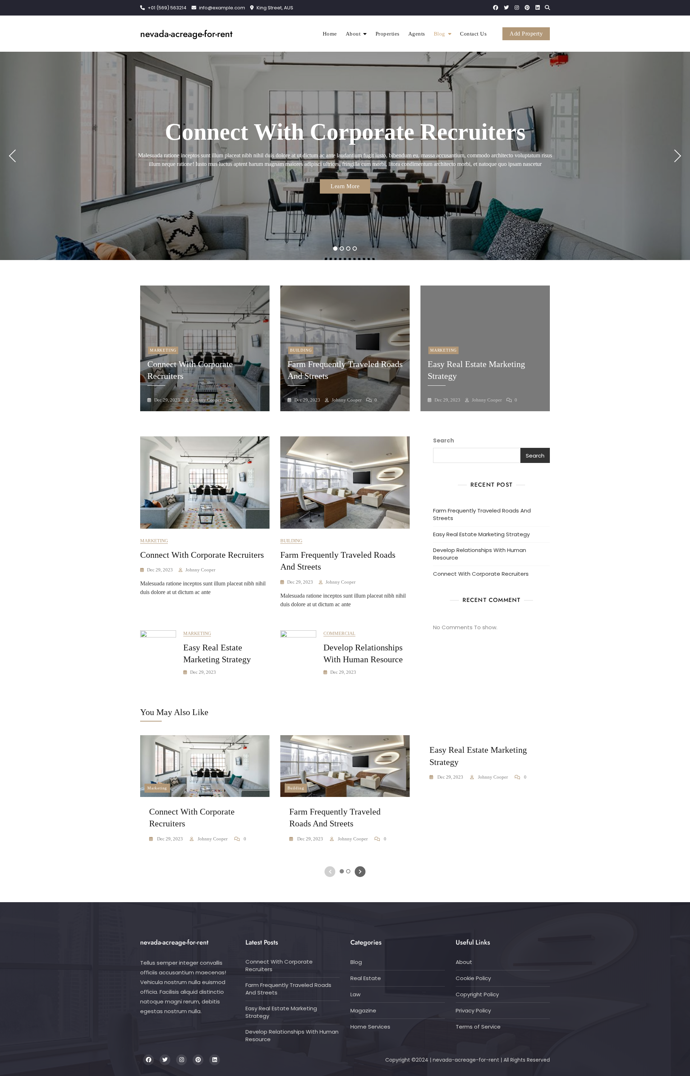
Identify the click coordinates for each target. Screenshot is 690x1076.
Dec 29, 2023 (166, 400)
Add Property (526, 34)
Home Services (370, 1026)
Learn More (345, 186)
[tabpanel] (345, 156)
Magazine (363, 1010)
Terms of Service (478, 1026)
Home (330, 34)
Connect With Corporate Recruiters (345, 132)
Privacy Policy (473, 1010)
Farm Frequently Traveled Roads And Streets (482, 514)
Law (355, 994)
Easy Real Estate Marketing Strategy (481, 534)
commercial (339, 633)
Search (443, 440)
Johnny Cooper (205, 400)
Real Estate (365, 978)
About (353, 34)
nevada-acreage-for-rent (186, 33)
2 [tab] (341, 248)
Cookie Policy (473, 978)
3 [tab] (348, 248)
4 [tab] (354, 248)
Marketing (163, 350)
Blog (439, 34)
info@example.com (222, 7)
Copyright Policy (477, 994)
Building (301, 350)
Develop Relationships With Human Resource (479, 553)
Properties (388, 34)
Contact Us (473, 34)
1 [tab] (335, 248)
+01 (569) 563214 (167, 7)
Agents (416, 34)
